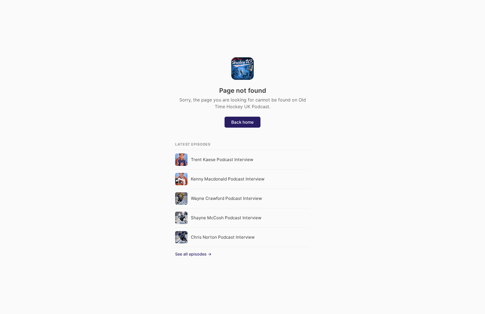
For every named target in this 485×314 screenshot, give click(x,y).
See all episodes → (193, 254)
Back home (242, 122)
